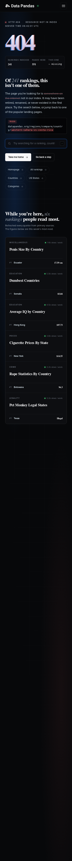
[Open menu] (63, 6)
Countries (13, 178)
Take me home (16, 157)
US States (34, 178)
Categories (13, 186)
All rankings (36, 170)
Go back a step (43, 157)
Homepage (13, 170)
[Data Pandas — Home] (21, 5)
